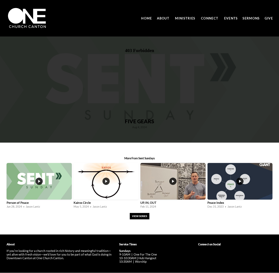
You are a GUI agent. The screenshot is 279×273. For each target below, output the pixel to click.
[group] (39, 186)
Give (269, 18)
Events (231, 18)
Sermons (251, 18)
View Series (139, 216)
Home (146, 18)
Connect (210, 18)
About (163, 18)
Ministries (185, 18)
